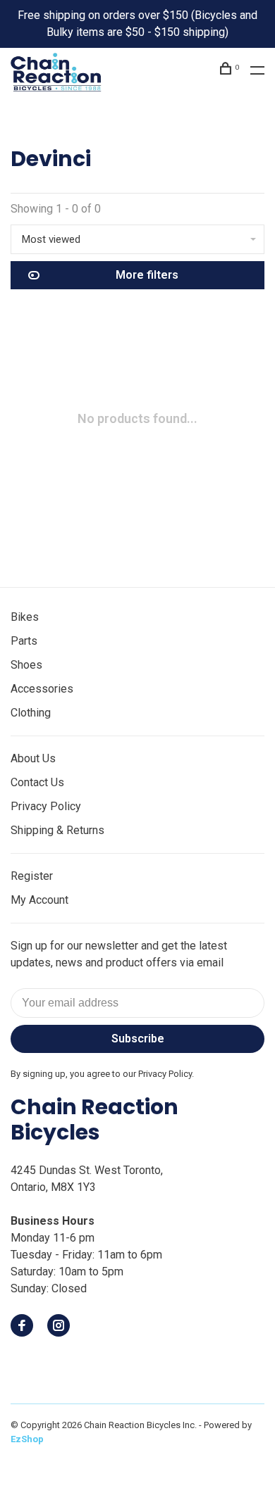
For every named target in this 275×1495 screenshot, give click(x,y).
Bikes (25, 617)
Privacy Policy (46, 806)
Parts (24, 641)
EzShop (27, 1439)
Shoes (26, 664)
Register (32, 876)
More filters (147, 275)
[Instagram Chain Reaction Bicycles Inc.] (58, 1326)
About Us (33, 758)
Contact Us (37, 782)
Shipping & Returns (57, 830)
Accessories (42, 688)
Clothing (31, 712)
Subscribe (137, 1038)
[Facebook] (22, 1326)
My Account (39, 900)
